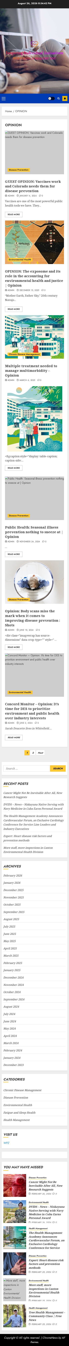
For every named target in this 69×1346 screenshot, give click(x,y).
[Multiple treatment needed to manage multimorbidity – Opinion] (34, 337)
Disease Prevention (18, 169)
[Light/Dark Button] (51, 98)
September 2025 (13, 912)
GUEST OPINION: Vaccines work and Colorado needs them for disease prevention (33, 186)
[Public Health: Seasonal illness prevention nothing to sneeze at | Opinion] (34, 498)
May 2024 (9, 1028)
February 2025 (12, 963)
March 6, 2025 (27, 380)
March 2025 (10, 955)
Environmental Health (20, 259)
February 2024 (12, 1050)
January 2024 (11, 1058)
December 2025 (13, 890)
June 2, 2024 (26, 723)
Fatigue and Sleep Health (19, 1112)
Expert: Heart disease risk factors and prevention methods (46, 1264)
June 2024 (9, 1021)
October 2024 (11, 992)
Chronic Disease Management (24, 354)
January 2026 (11, 883)
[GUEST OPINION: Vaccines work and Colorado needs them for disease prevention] (34, 152)
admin (11, 196)
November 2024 (13, 985)
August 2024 (11, 1006)
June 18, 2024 (27, 630)
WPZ (6, 1143)
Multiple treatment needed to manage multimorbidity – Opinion (31, 371)
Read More (14, 214)
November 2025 (13, 897)
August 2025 (11, 919)
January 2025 (11, 970)
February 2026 (12, 875)
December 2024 (13, 977)
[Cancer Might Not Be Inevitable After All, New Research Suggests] (14, 1185)
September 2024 (13, 999)
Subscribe (64, 98)
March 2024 (10, 1043)
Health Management (16, 1120)
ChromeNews (49, 1338)
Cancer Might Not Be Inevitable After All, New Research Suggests (45, 1185)
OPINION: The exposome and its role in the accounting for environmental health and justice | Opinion (34, 278)
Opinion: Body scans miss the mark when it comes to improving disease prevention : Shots (32, 618)
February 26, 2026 (41, 1194)
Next (40, 752)
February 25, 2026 (41, 1272)
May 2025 (9, 941)
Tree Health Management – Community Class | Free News (47, 1316)
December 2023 (13, 1065)
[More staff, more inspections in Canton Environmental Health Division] (14, 1289)
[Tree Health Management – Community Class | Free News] (14, 1316)
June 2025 (9, 934)
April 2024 (10, 1036)
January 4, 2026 (28, 196)
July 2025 (9, 926)
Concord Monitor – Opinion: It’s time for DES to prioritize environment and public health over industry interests (32, 711)
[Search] (58, 98)
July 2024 (9, 1014)
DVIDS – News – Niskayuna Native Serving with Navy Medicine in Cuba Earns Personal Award (33, 807)
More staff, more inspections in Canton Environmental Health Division (44, 1290)
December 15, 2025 (29, 290)
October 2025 (11, 904)
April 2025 (10, 948)
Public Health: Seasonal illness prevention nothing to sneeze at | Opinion (34, 532)
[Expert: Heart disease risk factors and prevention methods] (14, 1263)
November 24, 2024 (30, 541)
